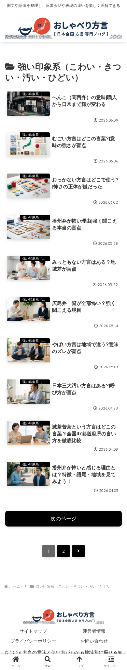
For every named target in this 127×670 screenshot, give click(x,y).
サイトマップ (33, 631)
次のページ (63, 518)
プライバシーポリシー (33, 641)
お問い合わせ (94, 641)
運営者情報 (94, 631)
